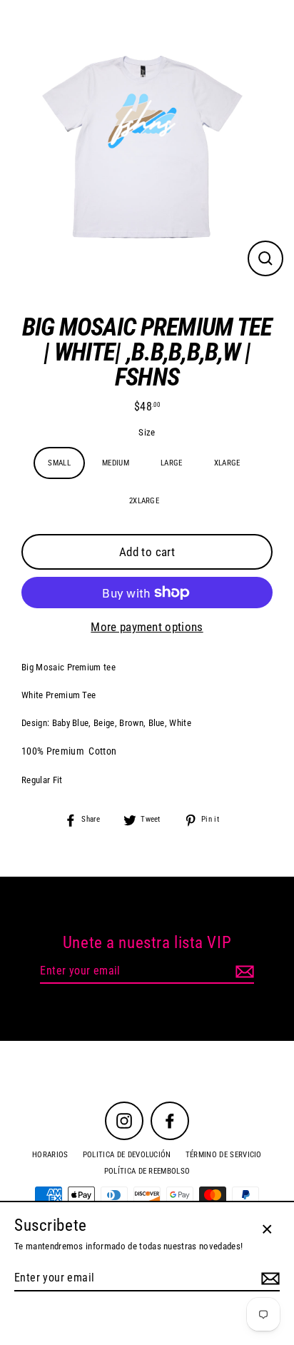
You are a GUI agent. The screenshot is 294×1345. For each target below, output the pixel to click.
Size (146, 433)
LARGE (172, 463)
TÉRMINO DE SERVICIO (224, 1154)
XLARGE (227, 463)
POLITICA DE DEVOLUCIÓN (127, 1154)
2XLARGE (144, 500)
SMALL (59, 463)
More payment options (147, 627)
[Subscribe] (242, 971)
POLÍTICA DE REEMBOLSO (147, 1171)
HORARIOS (50, 1154)
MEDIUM (115, 463)
